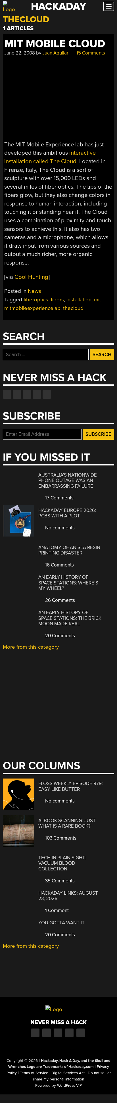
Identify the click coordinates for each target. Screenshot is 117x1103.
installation (78, 300)
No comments (59, 528)
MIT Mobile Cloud (54, 43)
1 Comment (56, 911)
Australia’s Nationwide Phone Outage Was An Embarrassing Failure (67, 480)
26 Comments (59, 600)
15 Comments (90, 53)
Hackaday (58, 6)
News (34, 291)
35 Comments (59, 881)
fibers (57, 300)
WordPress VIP (69, 1085)
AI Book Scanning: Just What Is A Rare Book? (67, 823)
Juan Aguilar (55, 53)
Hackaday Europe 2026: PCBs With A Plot (67, 513)
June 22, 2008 (19, 53)
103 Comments (60, 838)
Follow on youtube (27, 394)
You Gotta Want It (61, 923)
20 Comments (59, 636)
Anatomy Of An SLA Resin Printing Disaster (69, 550)
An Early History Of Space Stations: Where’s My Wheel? (68, 582)
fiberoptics (36, 300)
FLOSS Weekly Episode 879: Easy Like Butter (70, 786)
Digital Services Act (68, 1073)
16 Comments (59, 565)
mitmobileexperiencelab (32, 308)
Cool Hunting (31, 277)
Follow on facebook (7, 394)
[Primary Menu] (108, 6)
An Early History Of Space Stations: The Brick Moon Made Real (69, 618)
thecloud (73, 308)
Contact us (47, 394)
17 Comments (59, 498)
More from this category (31, 647)
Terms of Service (34, 1073)
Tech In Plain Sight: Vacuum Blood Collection (62, 863)
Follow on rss (37, 394)
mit (97, 300)
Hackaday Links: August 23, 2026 (68, 896)
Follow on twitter (17, 394)
